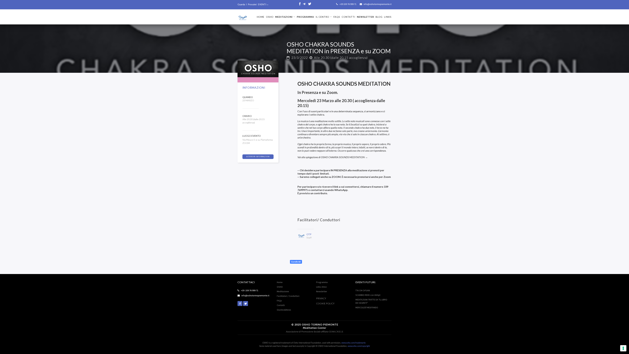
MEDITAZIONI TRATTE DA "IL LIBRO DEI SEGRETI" (371, 301)
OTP (308, 234)
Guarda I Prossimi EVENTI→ (253, 4)
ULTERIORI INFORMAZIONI (258, 156)
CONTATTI (348, 16)
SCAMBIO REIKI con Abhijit (367, 295)
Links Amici (321, 286)
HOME (260, 16)
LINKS (387, 16)
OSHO (270, 16)
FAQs (337, 16)
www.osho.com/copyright (359, 346)
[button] (285, 16)
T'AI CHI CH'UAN (362, 290)
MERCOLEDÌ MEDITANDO (366, 307)
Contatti (281, 305)
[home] (242, 16)
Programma (322, 282)
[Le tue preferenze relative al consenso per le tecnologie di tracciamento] (623, 348)
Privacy (321, 298)
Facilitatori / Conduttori (288, 296)
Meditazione (283, 291)
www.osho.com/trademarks (353, 342)
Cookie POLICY (325, 303)
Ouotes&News (284, 309)
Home (280, 282)
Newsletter (321, 291)
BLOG (379, 16)
